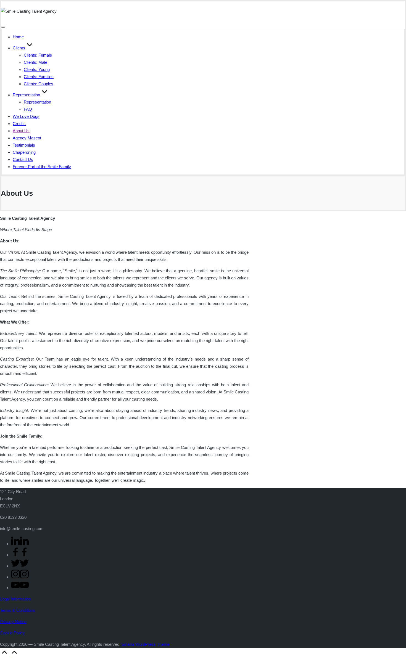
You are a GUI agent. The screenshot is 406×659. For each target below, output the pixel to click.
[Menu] (3, 27)
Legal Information (15, 599)
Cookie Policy (12, 633)
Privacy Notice (13, 621)
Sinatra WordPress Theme (146, 644)
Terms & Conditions (17, 610)
